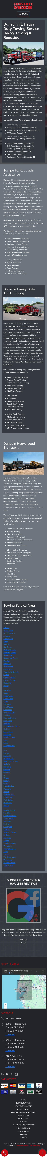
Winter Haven (9, 862)
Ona (5, 775)
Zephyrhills (8, 865)
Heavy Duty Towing (23, 1100)
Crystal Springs (9, 680)
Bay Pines (7, 647)
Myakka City (8, 758)
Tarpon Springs (9, 843)
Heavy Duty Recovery (23, 1103)
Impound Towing (23, 1125)
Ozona (6, 783)
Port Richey (8, 800)
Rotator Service (23, 1106)
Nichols (6, 764)
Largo (5, 740)
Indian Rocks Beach (11, 726)
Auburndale (8, 639)
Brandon (7, 663)
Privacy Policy (35, 1143)
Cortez (6, 674)
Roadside (23, 1119)
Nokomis (7, 767)
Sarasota (7, 821)
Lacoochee (8, 732)
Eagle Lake (8, 696)
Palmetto (7, 789)
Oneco (6, 778)
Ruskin (6, 805)
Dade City (7, 683)
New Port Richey (10, 761)
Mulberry (7, 756)
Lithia (5, 743)
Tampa (6, 840)
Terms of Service (22, 1143)
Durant (6, 693)
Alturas (6, 627)
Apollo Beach (9, 633)
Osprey (6, 780)
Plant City (7, 797)
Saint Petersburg (10, 815)
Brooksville (8, 666)
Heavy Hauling (23, 1113)
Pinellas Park (8, 794)
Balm (5, 641)
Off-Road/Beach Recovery (23, 1122)
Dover (5, 686)
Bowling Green (9, 652)
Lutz (5, 750)
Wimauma (7, 860)
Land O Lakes (9, 737)
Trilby (5, 851)
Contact (23, 1135)
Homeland (7, 721)
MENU (25, 13)
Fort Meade (8, 707)
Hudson (6, 723)
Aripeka (6, 636)
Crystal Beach (9, 677)
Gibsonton (7, 709)
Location (10, 1031)
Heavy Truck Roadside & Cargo (23, 1110)
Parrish (6, 791)
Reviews (23, 1131)
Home (23, 1097)
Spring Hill (7, 827)
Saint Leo (7, 813)
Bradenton (7, 655)
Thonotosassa (9, 849)
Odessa (6, 769)
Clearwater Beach (10, 672)
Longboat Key (9, 745)
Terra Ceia (7, 846)
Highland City (9, 712)
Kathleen (7, 729)
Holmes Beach (9, 718)
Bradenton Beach (10, 658)
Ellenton (6, 704)
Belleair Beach (9, 650)
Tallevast (7, 838)
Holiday (6, 715)
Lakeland (7, 734)
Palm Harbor (8, 786)
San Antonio (8, 818)
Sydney (6, 835)
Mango (6, 753)
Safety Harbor (9, 810)
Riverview (7, 803)
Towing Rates (23, 1128)
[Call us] (4, 1153)
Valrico (6, 854)
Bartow (6, 644)
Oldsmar (6, 772)
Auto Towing (23, 1116)
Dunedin (6, 690)
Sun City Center (10, 832)
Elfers (5, 701)
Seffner (6, 824)
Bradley (6, 661)
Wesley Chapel (9, 857)
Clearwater (8, 669)
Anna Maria (8, 630)
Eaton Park (8, 698)
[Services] (42, 1153)
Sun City (6, 829)
